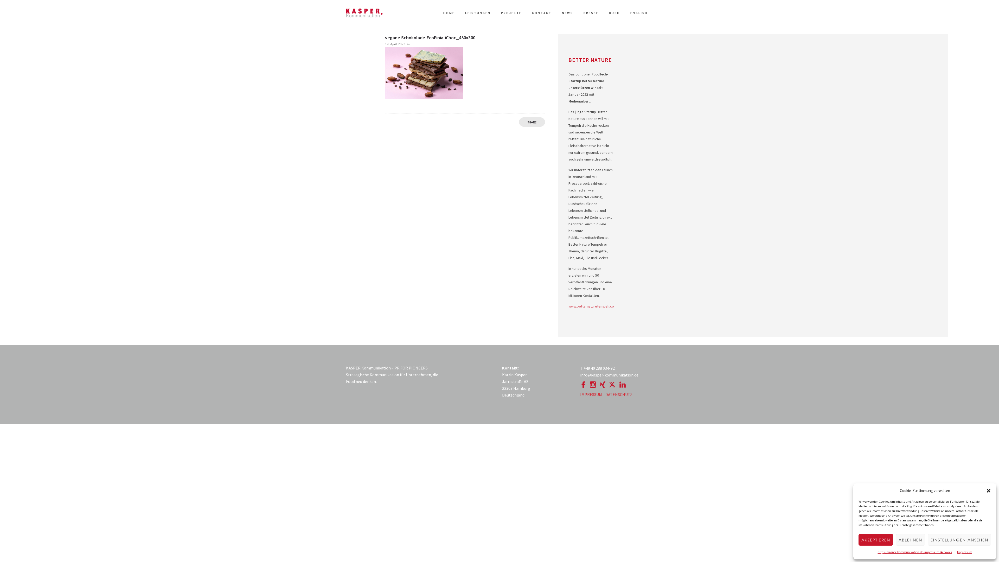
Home (449, 13)
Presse (591, 13)
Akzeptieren (875, 540)
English (639, 13)
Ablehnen (910, 540)
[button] (988, 490)
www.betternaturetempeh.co (591, 306)
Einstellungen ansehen (959, 540)
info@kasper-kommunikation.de (609, 375)
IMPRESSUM (591, 394)
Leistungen (478, 13)
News (567, 13)
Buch (614, 13)
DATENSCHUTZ (618, 394)
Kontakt (542, 13)
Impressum (964, 552)
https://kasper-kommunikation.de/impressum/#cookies (915, 552)
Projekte (511, 13)
